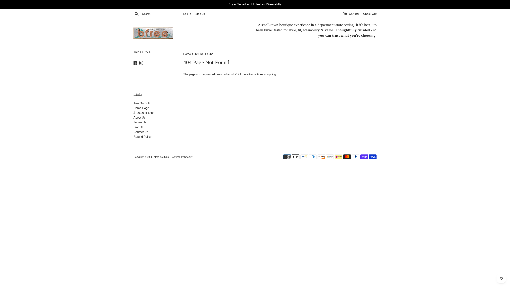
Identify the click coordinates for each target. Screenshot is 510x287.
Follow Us (139, 122)
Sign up (200, 13)
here (245, 74)
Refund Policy (142, 136)
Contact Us (140, 132)
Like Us (138, 127)
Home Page (141, 108)
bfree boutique (162, 157)
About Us (139, 117)
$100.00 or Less (143, 112)
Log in (187, 13)
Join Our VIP (142, 52)
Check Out (370, 13)
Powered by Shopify (181, 157)
